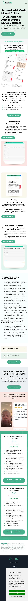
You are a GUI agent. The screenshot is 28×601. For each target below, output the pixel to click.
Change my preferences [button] (16, 596)
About (14, 565)
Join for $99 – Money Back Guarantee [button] (14, 532)
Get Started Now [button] (8, 34)
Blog (14, 566)
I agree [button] (16, 591)
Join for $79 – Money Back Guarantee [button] (14, 480)
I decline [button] (17, 593)
